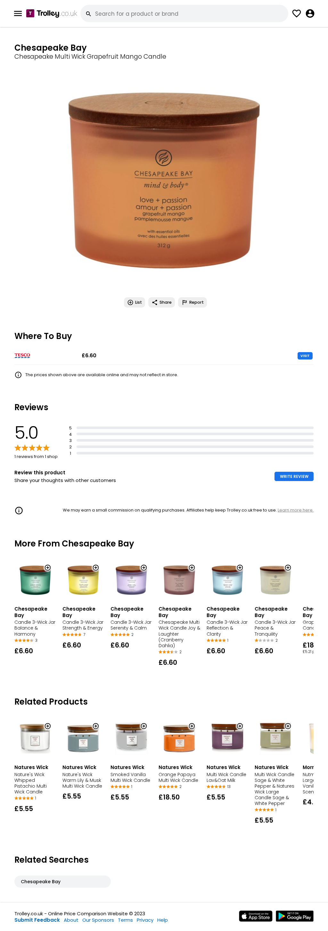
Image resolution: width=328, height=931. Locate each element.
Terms (125, 920)
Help (162, 920)
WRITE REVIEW (294, 476)
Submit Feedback (37, 920)
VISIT (305, 355)
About (71, 920)
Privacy (145, 920)
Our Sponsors (98, 920)
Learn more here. (296, 510)
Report (196, 302)
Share (166, 302)
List (138, 302)
